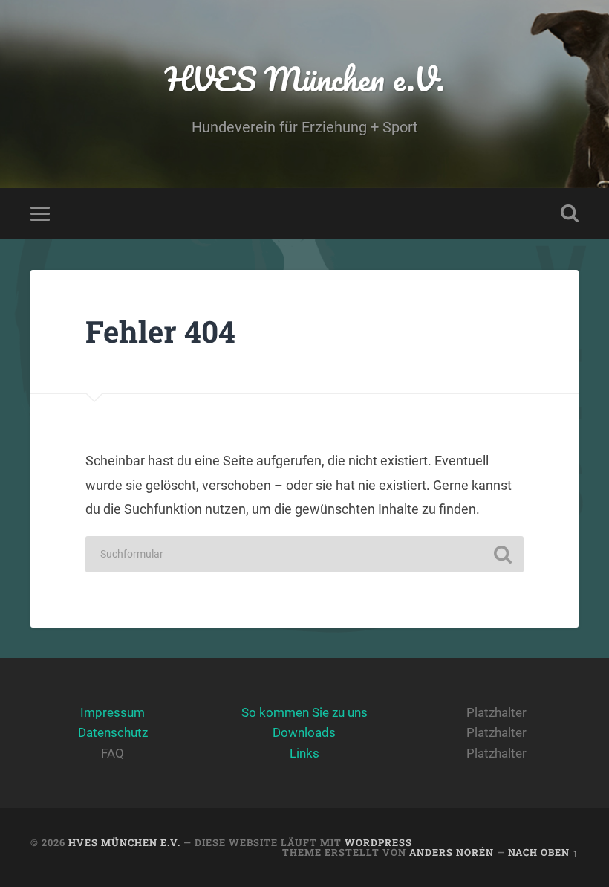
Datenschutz (113, 732)
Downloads (304, 732)
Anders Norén (451, 852)
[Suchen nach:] (304, 554)
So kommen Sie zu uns (304, 712)
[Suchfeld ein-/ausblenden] (570, 213)
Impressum (112, 712)
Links (304, 753)
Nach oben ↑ (543, 852)
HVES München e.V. (305, 78)
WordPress (378, 842)
